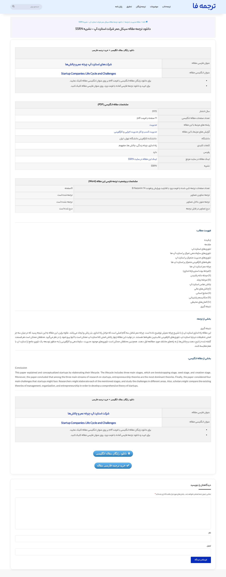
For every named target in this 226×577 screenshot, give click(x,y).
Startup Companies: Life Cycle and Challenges (88, 74)
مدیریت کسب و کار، (148, 132)
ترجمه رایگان (141, 6)
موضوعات (154, 6)
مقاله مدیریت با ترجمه (132, 22)
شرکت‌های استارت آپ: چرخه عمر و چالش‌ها (88, 64)
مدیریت (153, 125)
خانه (144, 22)
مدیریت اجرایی (131, 132)
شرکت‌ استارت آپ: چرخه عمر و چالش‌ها (88, 414)
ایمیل (209, 546)
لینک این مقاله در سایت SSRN (142, 159)
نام (210, 533)
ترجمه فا (167, 6)
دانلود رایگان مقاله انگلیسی (111, 453)
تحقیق (129, 6)
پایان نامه (118, 6)
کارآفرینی (118, 132)
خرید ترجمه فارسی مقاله (111, 465)
